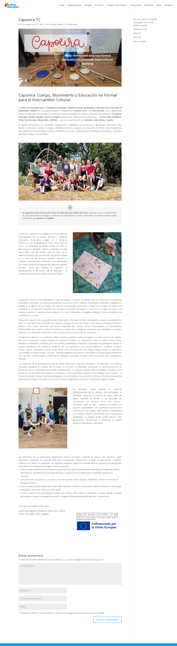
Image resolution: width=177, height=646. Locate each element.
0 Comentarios (71, 24)
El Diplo (88, 5)
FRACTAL (137, 33)
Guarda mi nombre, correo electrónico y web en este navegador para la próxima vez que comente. (63, 613)
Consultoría (135, 5)
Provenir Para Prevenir (117, 5)
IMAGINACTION (140, 29)
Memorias (149, 5)
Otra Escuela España (54, 24)
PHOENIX (137, 37)
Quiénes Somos (75, 5)
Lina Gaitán (26, 24)
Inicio (61, 5)
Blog (159, 5)
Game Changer (139, 41)
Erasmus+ (99, 5)
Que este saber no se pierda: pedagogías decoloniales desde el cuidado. (145, 22)
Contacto (168, 5)
